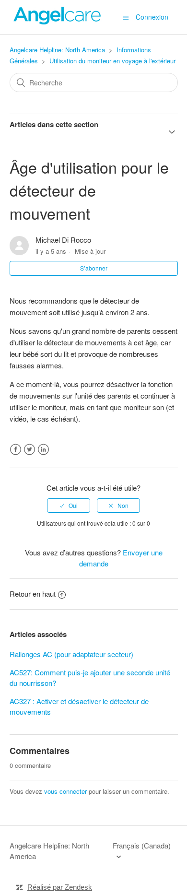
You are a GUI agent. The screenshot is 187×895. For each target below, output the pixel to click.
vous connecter (65, 791)
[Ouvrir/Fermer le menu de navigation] (126, 17)
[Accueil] (57, 21)
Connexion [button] (152, 17)
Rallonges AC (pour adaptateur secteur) (71, 654)
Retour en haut (33, 594)
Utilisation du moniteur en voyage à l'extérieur (112, 60)
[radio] (68, 505)
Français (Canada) (142, 845)
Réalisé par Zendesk (59, 887)
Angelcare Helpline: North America (57, 49)
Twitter (29, 450)
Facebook (16, 450)
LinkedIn (43, 450)
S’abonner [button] (93, 268)
